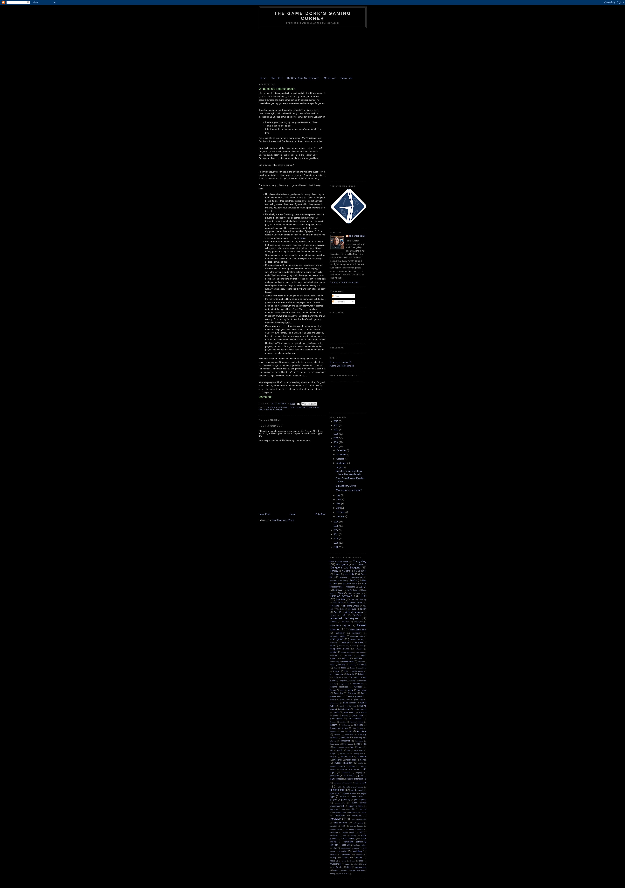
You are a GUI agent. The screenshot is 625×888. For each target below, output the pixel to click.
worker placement (357, 870)
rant (343, 809)
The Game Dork (357, 236)
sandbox (333, 826)
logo (352, 747)
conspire (358, 658)
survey (333, 857)
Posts (337, 296)
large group (334, 744)
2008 (336, 547)
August (340, 467)
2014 (336, 530)
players (343, 796)
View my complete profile (344, 282)
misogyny (337, 760)
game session (349, 703)
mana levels (358, 750)
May (338, 503)
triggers (347, 864)
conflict (345, 658)
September (341, 463)
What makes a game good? (348, 490)
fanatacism (361, 690)
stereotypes (345, 848)
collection (358, 649)
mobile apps (350, 760)
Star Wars (338, 602)
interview (345, 737)
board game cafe (358, 629)
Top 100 (337, 612)
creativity (341, 665)
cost (332, 665)
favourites (338, 693)
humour (333, 731)
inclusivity (361, 731)
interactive (349, 734)
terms (344, 861)
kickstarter (345, 741)
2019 (336, 438)
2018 (336, 442)
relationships (354, 812)
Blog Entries (276, 78)
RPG (363, 596)
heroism (343, 722)
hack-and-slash (355, 718)
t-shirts (345, 857)
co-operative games (339, 649)
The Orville (340, 609)
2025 (336, 421)
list (365, 744)
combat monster (347, 652)
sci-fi (343, 826)
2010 (336, 538)
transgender (335, 864)
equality (352, 680)
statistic (363, 845)
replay (364, 812)
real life (351, 809)
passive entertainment (356, 779)
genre (335, 715)
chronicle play (344, 646)
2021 (336, 429)
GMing (337, 574)
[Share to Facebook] (312, 404)
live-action (343, 747)
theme (352, 861)
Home (263, 78)
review (335, 819)
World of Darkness (354, 612)
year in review (343, 874)
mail (348, 750)
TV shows (334, 606)
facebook (358, 687)
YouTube (357, 615)
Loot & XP (338, 590)
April (338, 508)
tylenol (363, 864)
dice (346, 671)
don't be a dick (340, 677)
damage (362, 665)
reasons (362, 809)
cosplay (361, 661)
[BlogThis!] (306, 404)
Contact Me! (346, 78)
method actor (347, 756)
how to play (358, 728)
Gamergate (343, 577)
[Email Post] (298, 404)
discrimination (336, 674)
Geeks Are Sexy (357, 577)
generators (362, 712)
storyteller (343, 851)
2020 (336, 434)
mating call (344, 753)
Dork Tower (357, 564)
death (343, 668)
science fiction (336, 829)
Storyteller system (355, 602)
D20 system (342, 564)
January (340, 516)
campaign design (338, 636)
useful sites (338, 867)
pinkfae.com (337, 789)
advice (333, 622)
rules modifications (359, 820)
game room (334, 703)
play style (334, 793)
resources (356, 815)
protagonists (340, 803)
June (339, 499)
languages (359, 741)
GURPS (349, 574)
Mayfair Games (352, 590)
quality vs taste (355, 806)
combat (333, 652)
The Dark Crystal (351, 606)
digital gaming (357, 671)
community (334, 655)
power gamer (360, 800)
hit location (346, 725)
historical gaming (356, 722)
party (360, 775)
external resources (339, 687)
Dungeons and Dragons (345, 567)
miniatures (361, 756)
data (335, 668)
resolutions (340, 815)
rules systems (274, 409)
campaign (356, 633)
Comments (339, 301)
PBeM (340, 593)
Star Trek (340, 599)
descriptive (362, 668)
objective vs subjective (349, 769)
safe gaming (358, 823)
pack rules (349, 775)
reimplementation (339, 812)
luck (331, 750)
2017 (336, 446)
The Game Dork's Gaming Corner (312, 16)
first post (352, 693)
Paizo (350, 593)
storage (356, 848)
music (360, 763)
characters (358, 642)
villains (335, 870)
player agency (298, 407)
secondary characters (354, 829)
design (271, 407)
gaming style (345, 709)
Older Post (320, 514)
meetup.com (358, 753)
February (340, 512)
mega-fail (333, 757)
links (358, 744)
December (341, 450)
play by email (357, 790)
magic (340, 750)
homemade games (339, 728)
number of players (337, 766)
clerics (354, 646)
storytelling (356, 851)
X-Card (333, 615)
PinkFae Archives (341, 596)
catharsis (333, 642)
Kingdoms (350, 587)
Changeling (359, 561)
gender (336, 712)
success (359, 854)
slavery (353, 835)
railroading (334, 809)
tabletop (358, 857)
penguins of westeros (342, 783)
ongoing (359, 773)
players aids (357, 796)
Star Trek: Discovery (358, 600)
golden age (357, 715)
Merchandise (330, 78)
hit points (358, 725)
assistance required (340, 625)
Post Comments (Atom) (283, 520)
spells (356, 845)
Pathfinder (359, 593)
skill (344, 835)
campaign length (356, 636)
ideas (349, 731)
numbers (352, 766)
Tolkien (363, 609)
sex (360, 832)
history (333, 725)
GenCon (353, 580)
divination (362, 674)
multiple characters (343, 763)
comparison (348, 655)
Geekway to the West (338, 580)
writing (332, 874)
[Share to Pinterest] (315, 404)
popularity (345, 800)
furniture (333, 700)
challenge (345, 642)
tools (361, 861)
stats (335, 848)
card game (336, 639)
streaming (346, 854)
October (340, 459)
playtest (333, 800)
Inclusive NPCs (350, 583)
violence (344, 870)
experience (358, 684)
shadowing (334, 835)
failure (342, 690)
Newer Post (264, 514)
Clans (302, 238)
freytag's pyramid (354, 696)
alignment (345, 622)
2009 (336, 543)
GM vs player (360, 571)
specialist (346, 845)
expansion (344, 684)
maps (332, 753)
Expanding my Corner (346, 486)
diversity (350, 674)
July (338, 495)
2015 (336, 526)
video (348, 867)
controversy (334, 661)
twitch (356, 864)
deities (352, 668)
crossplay (352, 665)
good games (282, 407)
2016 (336, 522)
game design (359, 700)
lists (334, 747)
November (341, 454)
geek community (360, 709)
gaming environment (348, 706)
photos (361, 782)
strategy (333, 854)
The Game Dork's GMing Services (303, 78)
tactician (334, 861)
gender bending (349, 712)
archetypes (358, 622)
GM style (346, 571)
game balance (345, 700)
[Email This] (303, 404)
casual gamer (356, 639)
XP (344, 615)
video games (360, 867)
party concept (336, 779)
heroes (333, 722)
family (350, 690)
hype (342, 731)
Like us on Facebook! (340, 362)
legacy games (347, 744)
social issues (348, 838)
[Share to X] (309, 404)
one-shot (346, 772)
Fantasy (334, 571)
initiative (337, 734)
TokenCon (351, 609)
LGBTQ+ (362, 587)
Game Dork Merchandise (342, 366)
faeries (333, 690)
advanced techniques (344, 618)
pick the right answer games (350, 787)
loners (360, 747)
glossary (345, 715)
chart (332, 646)
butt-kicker (340, 633)
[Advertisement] (312, 52)
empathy (343, 680)
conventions (348, 661)
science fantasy (356, 826)
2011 (336, 534)
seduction (334, 832)
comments (360, 652)
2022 (336, 425)
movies (363, 760)
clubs (362, 646)
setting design (348, 832)
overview (334, 775)
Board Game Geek (339, 561)
